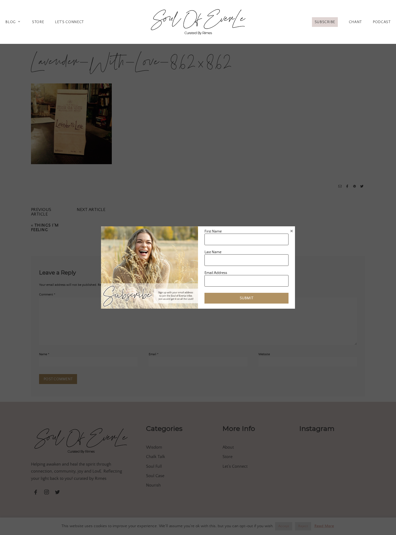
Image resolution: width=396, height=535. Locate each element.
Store (38, 22)
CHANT (355, 22)
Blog (10, 22)
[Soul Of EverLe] (198, 21)
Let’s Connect (69, 22)
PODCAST (382, 22)
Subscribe (325, 22)
